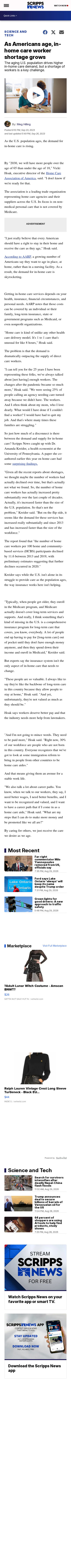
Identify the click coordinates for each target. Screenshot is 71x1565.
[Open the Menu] (6, 5)
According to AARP (17, 256)
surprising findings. (25, 463)
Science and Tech (15, 33)
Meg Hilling (24, 124)
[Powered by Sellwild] (61, 1158)
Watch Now (60, 6)
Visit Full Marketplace (55, 946)
